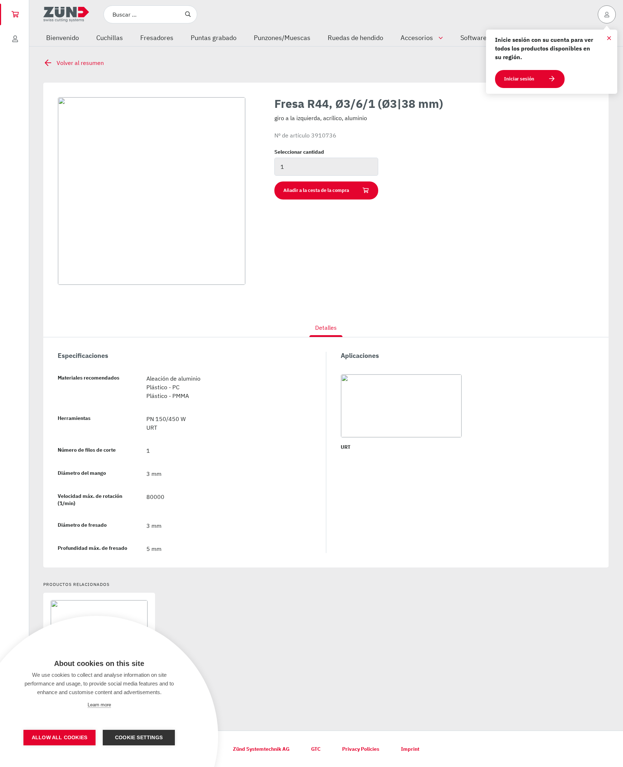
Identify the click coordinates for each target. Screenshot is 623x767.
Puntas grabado (214, 38)
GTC (316, 749)
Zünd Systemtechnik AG (261, 749)
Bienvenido (62, 38)
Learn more (99, 704)
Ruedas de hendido (355, 38)
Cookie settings (139, 737)
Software (473, 38)
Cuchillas (109, 38)
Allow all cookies (59, 737)
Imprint (410, 749)
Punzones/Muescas (282, 38)
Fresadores (156, 38)
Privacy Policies (360, 749)
